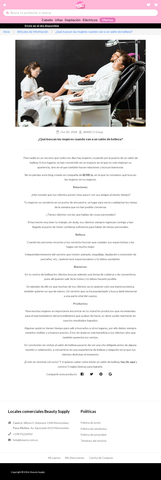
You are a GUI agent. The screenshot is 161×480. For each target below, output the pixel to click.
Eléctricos (90, 20)
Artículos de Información (32, 31)
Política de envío (90, 422)
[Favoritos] (148, 5)
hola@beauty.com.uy (25, 440)
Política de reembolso (93, 428)
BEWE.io (88, 175)
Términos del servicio (93, 440)
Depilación (73, 20)
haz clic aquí (128, 361)
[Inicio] (39, 5)
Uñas (59, 20)
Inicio (6, 31)
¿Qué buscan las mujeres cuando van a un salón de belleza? (80, 139)
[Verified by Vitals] (3, 459)
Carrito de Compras (101, 457)
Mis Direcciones (74, 457)
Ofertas (107, 20)
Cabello (47, 20)
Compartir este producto (61, 374)
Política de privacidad (93, 434)
